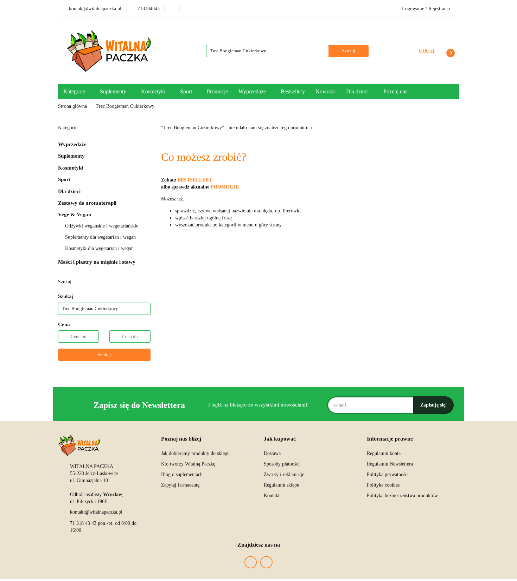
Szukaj (104, 354)
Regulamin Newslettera (390, 464)
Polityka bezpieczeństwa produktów (402, 495)
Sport (65, 179)
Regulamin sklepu (281, 485)
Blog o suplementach (182, 474)
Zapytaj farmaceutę (180, 485)
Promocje (217, 91)
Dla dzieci (70, 191)
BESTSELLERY (195, 180)
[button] (181, 439)
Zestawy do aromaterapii (87, 203)
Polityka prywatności (388, 474)
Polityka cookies (383, 485)
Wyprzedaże (72, 144)
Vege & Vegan (75, 214)
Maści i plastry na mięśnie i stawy (96, 262)
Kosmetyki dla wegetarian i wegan (99, 248)
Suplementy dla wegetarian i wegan (100, 237)
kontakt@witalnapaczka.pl (96, 512)
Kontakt (272, 495)
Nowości (325, 91)
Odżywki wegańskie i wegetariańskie (101, 226)
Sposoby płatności (282, 464)
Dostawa (272, 453)
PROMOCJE (225, 187)
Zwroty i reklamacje (284, 474)
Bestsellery (293, 91)
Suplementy (72, 156)
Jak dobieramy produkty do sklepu (195, 453)
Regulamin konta (384, 453)
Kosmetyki (71, 168)
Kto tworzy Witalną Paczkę (188, 464)
